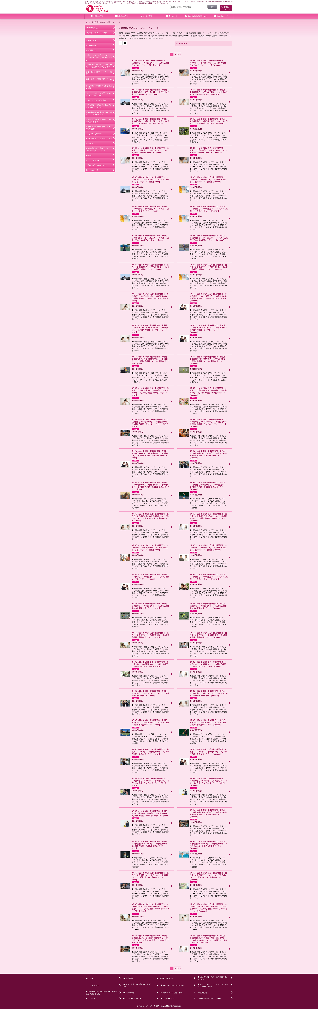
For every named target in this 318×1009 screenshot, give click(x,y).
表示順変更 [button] (183, 43)
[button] (121, 16)
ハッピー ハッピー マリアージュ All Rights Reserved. (160, 1006)
